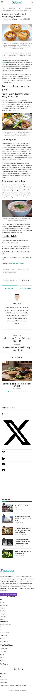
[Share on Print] (3, 459)
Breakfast (4, 62)
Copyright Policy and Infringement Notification (13, 685)
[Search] (32, 2)
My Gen (2, 660)
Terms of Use (4, 682)
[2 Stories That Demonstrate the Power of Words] (7, 554)
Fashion (2, 608)
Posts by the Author (25, 288)
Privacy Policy (4, 679)
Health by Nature (4, 632)
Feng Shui (2, 611)
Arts (1, 599)
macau (27, 269)
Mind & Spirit (3, 635)
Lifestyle (2, 613)
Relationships (4, 641)
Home (3, 8)
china (13, 269)
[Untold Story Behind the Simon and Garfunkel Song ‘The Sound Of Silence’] (7, 542)
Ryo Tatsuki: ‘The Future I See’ (22, 506)
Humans (2, 657)
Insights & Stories (7, 645)
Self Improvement (5, 644)
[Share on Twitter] (24, 280)
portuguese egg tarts (9, 273)
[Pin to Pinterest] (26, 280)
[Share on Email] (3, 465)
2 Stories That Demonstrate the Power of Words (23, 552)
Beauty (2, 602)
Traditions (3, 616)
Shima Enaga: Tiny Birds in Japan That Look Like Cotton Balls (23, 518)
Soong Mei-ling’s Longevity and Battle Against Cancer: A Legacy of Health (23, 530)
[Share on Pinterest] (3, 453)
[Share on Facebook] (22, 280)
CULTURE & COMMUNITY (8, 596)
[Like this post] (20, 280)
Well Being (12, 8)
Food (20, 8)
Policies (3, 674)
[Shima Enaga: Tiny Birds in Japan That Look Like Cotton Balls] (7, 519)
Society (2, 663)
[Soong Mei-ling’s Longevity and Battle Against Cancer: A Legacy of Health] (7, 531)
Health (2, 629)
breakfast (6, 269)
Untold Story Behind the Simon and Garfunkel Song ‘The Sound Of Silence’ (22, 542)
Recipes (2, 638)
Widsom (2, 619)
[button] (3, 376)
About (1, 676)
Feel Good (3, 651)
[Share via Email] (28, 280)
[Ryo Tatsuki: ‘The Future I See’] (7, 508)
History (2, 654)
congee (20, 269)
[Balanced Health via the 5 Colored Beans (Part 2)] (17, 371)
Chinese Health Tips (5, 624)
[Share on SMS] (3, 471)
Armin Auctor (13, 19)
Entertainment (4, 605)
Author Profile (9, 288)
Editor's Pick (3, 648)
